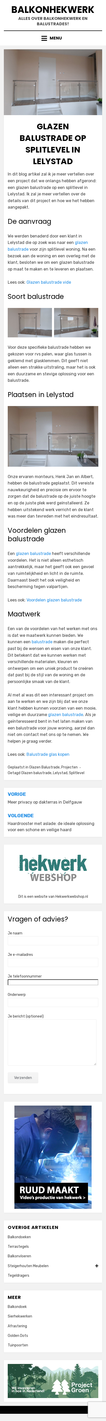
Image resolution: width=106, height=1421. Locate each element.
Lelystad (60, 773)
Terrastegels (18, 1246)
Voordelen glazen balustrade (54, 600)
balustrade (42, 641)
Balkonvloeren (19, 1256)
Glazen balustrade (36, 773)
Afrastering (17, 1326)
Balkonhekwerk (52, 9)
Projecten (69, 767)
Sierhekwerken (20, 1316)
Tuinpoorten (18, 1345)
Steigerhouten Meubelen (28, 1266)
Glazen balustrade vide (48, 282)
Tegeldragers (18, 1275)
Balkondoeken (19, 1237)
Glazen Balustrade (44, 767)
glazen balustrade (33, 553)
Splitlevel (76, 773)
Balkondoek (17, 1307)
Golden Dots (18, 1335)
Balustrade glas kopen (47, 754)
